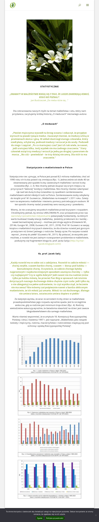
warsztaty (16, 215)
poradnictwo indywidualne (36, 215)
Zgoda (39, 518)
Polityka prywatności (54, 518)
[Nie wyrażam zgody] (95, 515)
